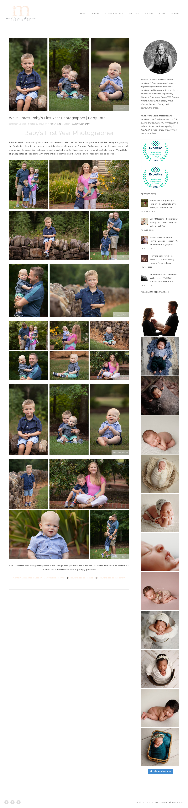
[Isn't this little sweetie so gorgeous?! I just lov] (160, 474)
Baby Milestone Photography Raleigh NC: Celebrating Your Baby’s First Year (164, 222)
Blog (162, 13)
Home (83, 13)
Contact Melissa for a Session (27, 577)
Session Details (114, 13)
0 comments (55, 124)
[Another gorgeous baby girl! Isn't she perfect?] (160, 434)
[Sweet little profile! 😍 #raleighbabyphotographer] (160, 552)
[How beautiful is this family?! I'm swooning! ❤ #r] (160, 317)
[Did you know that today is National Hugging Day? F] (160, 669)
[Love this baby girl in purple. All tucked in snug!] (160, 395)
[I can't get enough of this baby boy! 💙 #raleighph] (160, 630)
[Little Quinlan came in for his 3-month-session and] (160, 356)
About (95, 13)
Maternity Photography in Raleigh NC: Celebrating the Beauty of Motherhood (163, 204)
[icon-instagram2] (13, 802)
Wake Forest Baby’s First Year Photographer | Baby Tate (57, 118)
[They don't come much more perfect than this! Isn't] (160, 513)
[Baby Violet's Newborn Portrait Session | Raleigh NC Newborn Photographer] (144, 240)
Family (74, 124)
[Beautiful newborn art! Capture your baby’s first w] (160, 708)
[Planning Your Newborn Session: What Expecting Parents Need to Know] (144, 258)
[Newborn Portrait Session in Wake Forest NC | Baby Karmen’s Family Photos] (144, 277)
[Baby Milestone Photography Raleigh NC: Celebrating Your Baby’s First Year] (144, 221)
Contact (176, 13)
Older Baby (83, 124)
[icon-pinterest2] (18, 802)
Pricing (149, 13)
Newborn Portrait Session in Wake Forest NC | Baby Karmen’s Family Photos (163, 278)
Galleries (134, 13)
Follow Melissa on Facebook (82, 577)
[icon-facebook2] (7, 802)
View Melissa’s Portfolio (55, 577)
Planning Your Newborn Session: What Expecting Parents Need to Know (162, 259)
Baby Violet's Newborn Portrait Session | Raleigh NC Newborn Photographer (164, 241)
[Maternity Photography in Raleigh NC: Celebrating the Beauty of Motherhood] (144, 203)
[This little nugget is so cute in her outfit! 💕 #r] (160, 591)
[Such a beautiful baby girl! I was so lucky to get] (160, 747)
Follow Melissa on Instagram (111, 577)
